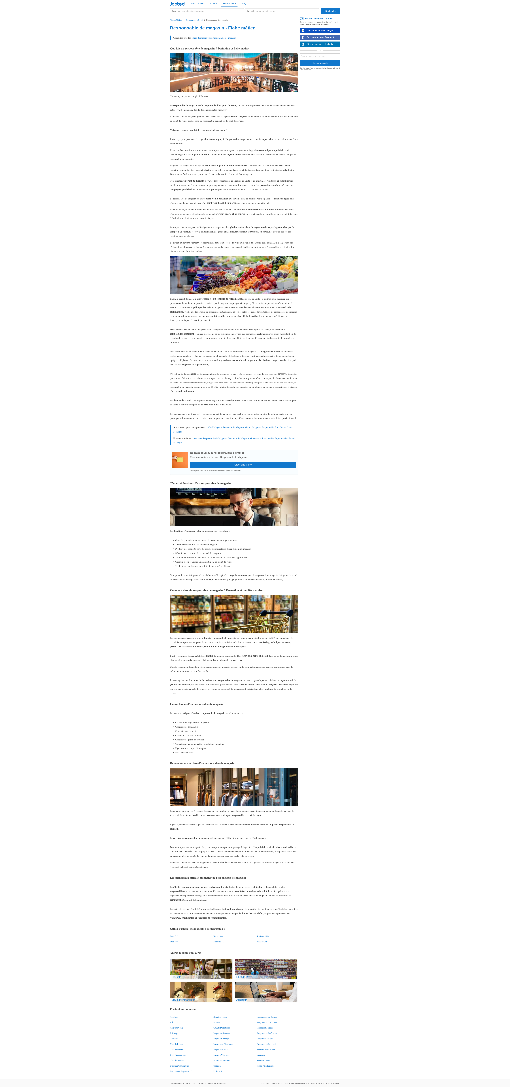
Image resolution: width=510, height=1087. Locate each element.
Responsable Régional (266, 1044)
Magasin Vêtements (221, 1054)
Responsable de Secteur (267, 1016)
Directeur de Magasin (233, 427)
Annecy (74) (262, 941)
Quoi (173, 11)
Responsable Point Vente (274, 427)
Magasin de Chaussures (223, 1044)
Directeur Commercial (179, 1065)
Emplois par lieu (197, 1083)
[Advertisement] (320, 113)
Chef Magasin (215, 427)
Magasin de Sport (220, 1049)
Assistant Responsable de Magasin (210, 438)
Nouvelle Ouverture (221, 1060)
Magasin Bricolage (221, 1038)
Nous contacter (314, 1083)
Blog (244, 3)
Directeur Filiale (220, 1016)
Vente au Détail (263, 1060)
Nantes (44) (218, 936)
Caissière (174, 1038)
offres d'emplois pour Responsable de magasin (214, 37)
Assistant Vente (176, 1027)
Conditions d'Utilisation (271, 1083)
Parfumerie (218, 1071)
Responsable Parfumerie (267, 1033)
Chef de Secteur (176, 1049)
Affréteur (174, 1022)
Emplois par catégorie (179, 1083)
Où (247, 11)
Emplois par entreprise (216, 1083)
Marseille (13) (219, 941)
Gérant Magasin (253, 427)
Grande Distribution (221, 1027)
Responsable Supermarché (275, 438)
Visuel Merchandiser (265, 1065)
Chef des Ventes (177, 1060)
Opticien (217, 1065)
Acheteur (174, 1016)
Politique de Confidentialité (294, 1083)
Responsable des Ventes (267, 1022)
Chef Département (177, 1054)
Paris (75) (174, 936)
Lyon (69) (174, 941)
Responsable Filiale (265, 1027)
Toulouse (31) (263, 936)
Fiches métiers (229, 3)
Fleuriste (217, 1022)
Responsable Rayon (265, 1038)
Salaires (213, 3)
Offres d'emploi (197, 3)
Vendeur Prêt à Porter (266, 1049)
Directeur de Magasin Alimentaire (244, 438)
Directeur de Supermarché (181, 1071)
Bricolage (174, 1033)
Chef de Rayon (176, 1044)
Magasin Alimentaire (222, 1033)
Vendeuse (261, 1054)
